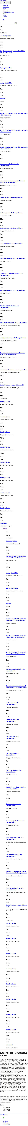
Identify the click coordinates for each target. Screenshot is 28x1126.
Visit (4, 9)
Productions (6, 7)
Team (4, 15)
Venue (4, 8)
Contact (5, 16)
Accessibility (6, 11)
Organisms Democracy (8, 12)
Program (5, 528)
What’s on (5, 5)
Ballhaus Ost (3, 0)
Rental (4, 13)
